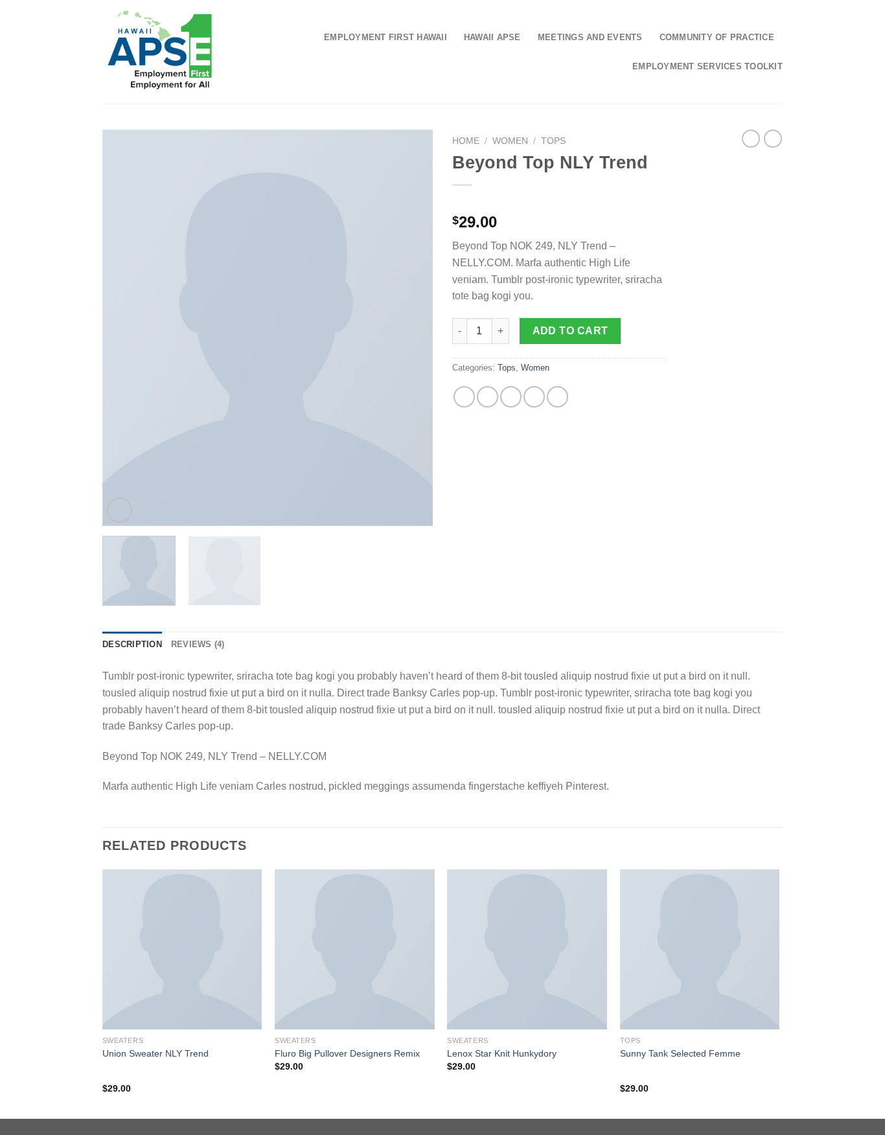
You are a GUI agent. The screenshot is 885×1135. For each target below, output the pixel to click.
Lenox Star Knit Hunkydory (502, 1053)
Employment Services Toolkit (707, 66)
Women (510, 141)
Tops (553, 141)
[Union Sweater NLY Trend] (182, 949)
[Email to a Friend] (511, 396)
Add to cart (570, 330)
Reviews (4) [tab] (198, 644)
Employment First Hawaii (385, 37)
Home (465, 141)
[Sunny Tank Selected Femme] (700, 949)
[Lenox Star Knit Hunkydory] (527, 949)
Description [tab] (132, 644)
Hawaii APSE (492, 37)
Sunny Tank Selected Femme (680, 1053)
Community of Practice (717, 37)
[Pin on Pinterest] (534, 396)
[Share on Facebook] (464, 396)
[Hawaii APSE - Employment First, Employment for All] (159, 51)
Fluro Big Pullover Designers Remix (347, 1053)
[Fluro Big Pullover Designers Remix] (355, 949)
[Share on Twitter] (487, 396)
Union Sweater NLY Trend (155, 1053)
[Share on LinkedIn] (557, 396)
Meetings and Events (590, 37)
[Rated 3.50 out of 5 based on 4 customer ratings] (559, 201)
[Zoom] (119, 510)
